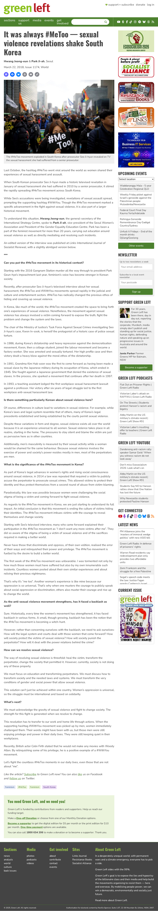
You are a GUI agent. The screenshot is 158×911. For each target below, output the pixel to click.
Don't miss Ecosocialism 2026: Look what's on (133, 466)
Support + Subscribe (121, 4)
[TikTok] (131, 516)
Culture (8, 867)
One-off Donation (26, 818)
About (53, 856)
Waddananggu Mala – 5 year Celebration (135, 187)
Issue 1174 (32, 67)
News (7, 856)
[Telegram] (139, 516)
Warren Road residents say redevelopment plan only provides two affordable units (135, 545)
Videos (30, 863)
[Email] (31, 74)
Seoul (49, 61)
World (45, 67)
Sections (9, 20)
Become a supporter (19, 823)
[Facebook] (12, 74)
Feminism (9, 787)
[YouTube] (120, 516)
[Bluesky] (18, 74)
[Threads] (148, 516)
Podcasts (32, 859)
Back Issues (10, 870)
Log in (150, 4)
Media (37, 20)
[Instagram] (135, 516)
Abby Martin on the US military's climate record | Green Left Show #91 (134, 418)
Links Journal (79, 856)
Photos (30, 856)
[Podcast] (124, 516)
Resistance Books (82, 859)
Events (49, 20)
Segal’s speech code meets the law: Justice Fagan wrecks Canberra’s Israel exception (135, 569)
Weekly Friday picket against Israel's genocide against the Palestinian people (136, 198)
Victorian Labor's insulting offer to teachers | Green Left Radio (136, 430)
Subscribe (30, 774)
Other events (136, 245)
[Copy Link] (37, 74)
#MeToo (22, 787)
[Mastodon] (6, 74)
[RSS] (152, 516)
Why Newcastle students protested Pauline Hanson (134, 500)
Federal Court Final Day (133, 210)
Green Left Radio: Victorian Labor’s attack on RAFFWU (135, 582)
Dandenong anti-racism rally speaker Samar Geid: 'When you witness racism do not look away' (135, 454)
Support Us (23, 21)
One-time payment (32, 827)
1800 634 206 (35, 832)
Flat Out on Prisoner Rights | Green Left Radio (136, 386)
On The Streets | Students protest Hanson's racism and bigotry (136, 406)
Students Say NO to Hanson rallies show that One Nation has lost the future (136, 489)
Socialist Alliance (81, 863)
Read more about (111, 900)
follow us (15, 778)
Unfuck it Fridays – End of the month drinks (136, 233)
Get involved (63, 21)
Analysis (8, 859)
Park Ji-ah (38, 61)
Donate (140, 4)
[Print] (24, 74)
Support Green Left (134, 302)
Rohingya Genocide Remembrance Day (130, 220)
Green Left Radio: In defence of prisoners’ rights (136, 533)
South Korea (49, 787)
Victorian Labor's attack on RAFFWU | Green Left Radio (136, 395)
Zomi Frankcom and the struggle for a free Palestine (135, 557)
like (80, 774)
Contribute (55, 859)
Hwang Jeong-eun (16, 61)
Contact (54, 863)
